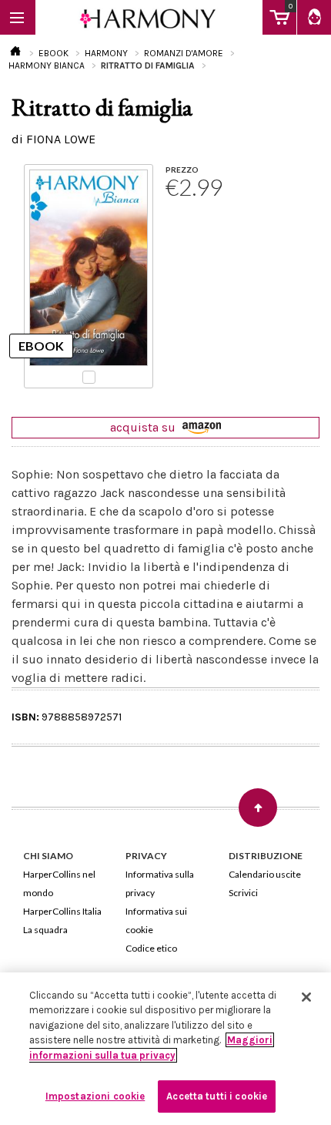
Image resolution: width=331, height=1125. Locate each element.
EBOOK (53, 53)
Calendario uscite (265, 874)
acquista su (144, 427)
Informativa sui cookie (156, 920)
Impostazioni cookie (95, 1096)
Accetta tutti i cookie (216, 1096)
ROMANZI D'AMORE (183, 53)
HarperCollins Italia (62, 911)
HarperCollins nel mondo (59, 883)
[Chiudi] (306, 997)
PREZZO (182, 169)
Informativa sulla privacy (159, 883)
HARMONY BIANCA (46, 65)
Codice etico (151, 948)
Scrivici (243, 892)
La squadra (45, 929)
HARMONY (106, 53)
